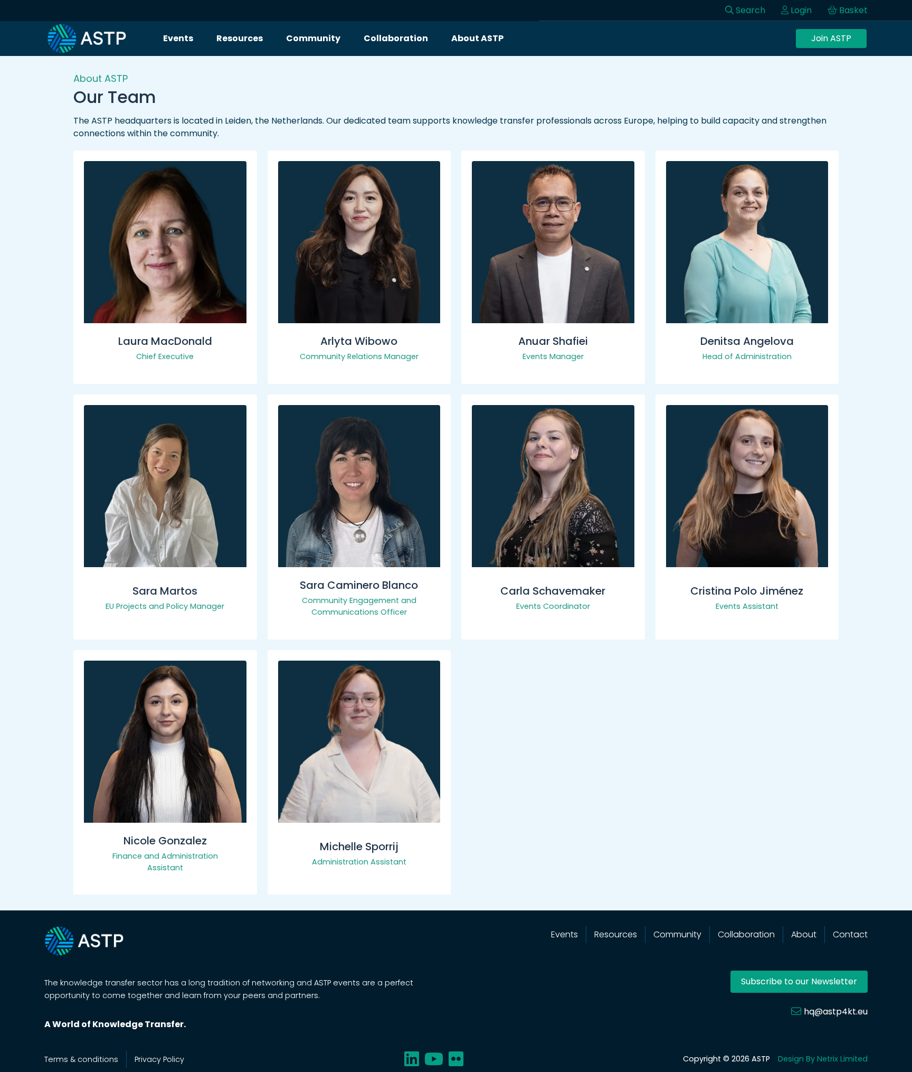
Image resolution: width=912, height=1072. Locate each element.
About (803, 934)
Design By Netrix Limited (823, 1059)
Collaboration (396, 38)
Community (313, 38)
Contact (850, 934)
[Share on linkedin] (411, 1059)
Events (178, 38)
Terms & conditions (81, 1059)
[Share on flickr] (456, 1059)
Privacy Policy (159, 1059)
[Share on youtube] (433, 1059)
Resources (239, 38)
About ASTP (477, 38)
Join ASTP (831, 38)
